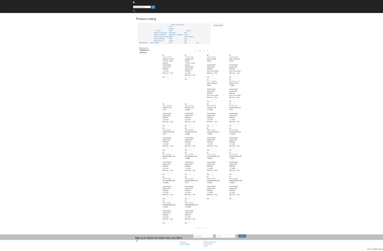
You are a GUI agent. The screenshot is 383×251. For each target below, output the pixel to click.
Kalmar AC (172, 33)
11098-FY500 (211, 57)
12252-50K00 (189, 203)
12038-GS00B (233, 130)
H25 (185, 39)
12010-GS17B (211, 106)
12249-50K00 (211, 179)
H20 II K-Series (189, 37)
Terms (206, 246)
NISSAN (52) (144, 50)
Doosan (171, 29)
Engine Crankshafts (160, 35)
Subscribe (242, 236)
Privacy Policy (208, 244)
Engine (158, 31)
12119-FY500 (233, 154)
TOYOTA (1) (143, 53)
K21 (185, 41)
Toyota (171, 41)
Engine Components (160, 33)
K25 (185, 43)
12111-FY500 (167, 154)
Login (135, 12)
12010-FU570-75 (234, 81)
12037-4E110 (211, 130)
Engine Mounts (159, 41)
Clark (170, 27)
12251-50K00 (167, 203)
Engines (156, 43)
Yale (170, 43)
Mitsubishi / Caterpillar (176, 35)
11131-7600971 (212, 81)
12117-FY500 (189, 154)
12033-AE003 (167, 130)
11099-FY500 (233, 57)
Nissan (171, 37)
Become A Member (210, 242)
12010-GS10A (167, 106)
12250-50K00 (233, 179)
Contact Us (183, 242)
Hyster (171, 31)
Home (152, 43)
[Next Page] (200, 50)
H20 (185, 33)
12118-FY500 (211, 154)
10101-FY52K (167, 57)
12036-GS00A (189, 130)
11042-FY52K (189, 57)
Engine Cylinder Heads (161, 37)
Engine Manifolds (159, 39)
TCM (170, 39)
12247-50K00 (189, 179)
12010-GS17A (189, 106)
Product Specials (185, 244)
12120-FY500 (167, 179)
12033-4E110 (233, 106)
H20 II (186, 35)
